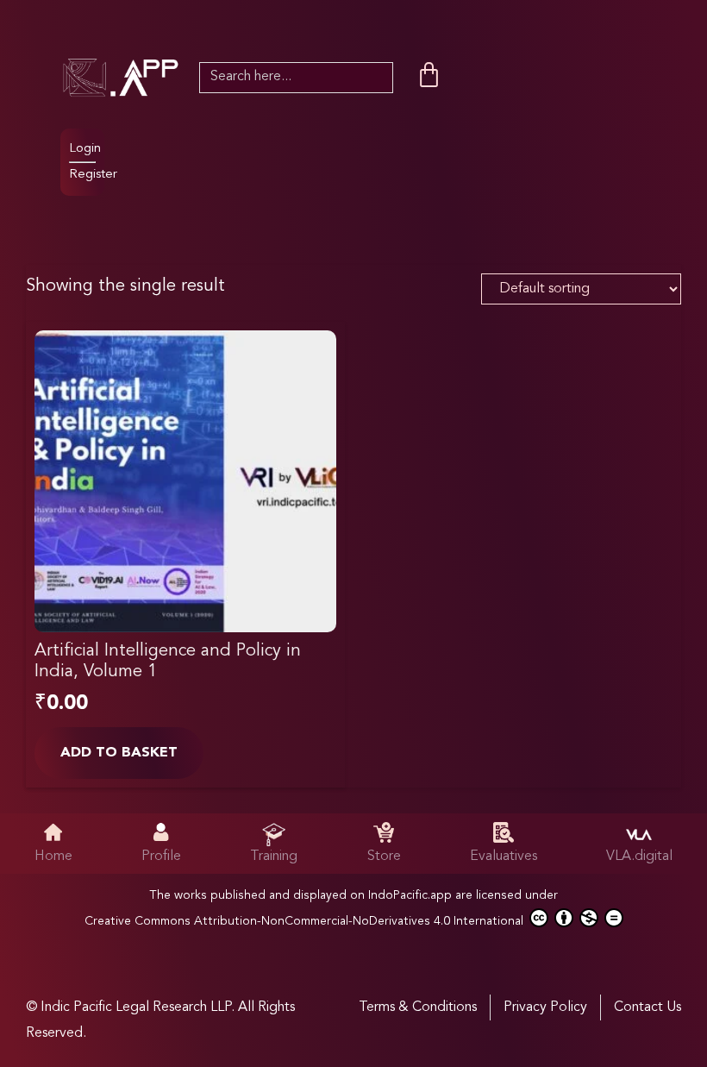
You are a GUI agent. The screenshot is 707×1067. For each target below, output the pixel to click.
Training (273, 856)
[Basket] (429, 75)
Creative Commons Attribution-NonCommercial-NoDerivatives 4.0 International (305, 921)
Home (53, 856)
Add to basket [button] (119, 753)
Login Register (93, 161)
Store (384, 856)
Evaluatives (503, 856)
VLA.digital (639, 856)
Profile (161, 856)
